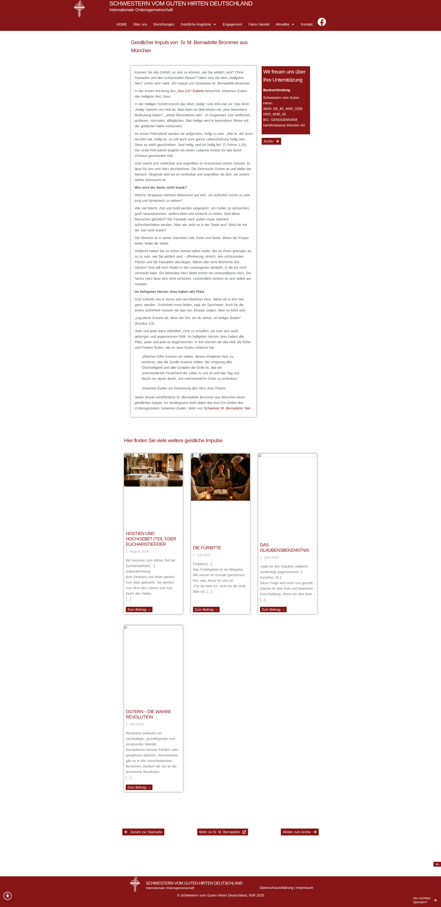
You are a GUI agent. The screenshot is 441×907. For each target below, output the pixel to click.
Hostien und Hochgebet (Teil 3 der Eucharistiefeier (151, 539)
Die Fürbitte (207, 547)
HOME (121, 24)
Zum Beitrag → (139, 609)
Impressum (304, 888)
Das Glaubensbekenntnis (284, 547)
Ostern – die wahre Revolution (148, 714)
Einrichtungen (163, 24)
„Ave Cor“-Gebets (190, 91)
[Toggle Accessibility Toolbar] (7, 896)
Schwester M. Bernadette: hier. (227, 408)
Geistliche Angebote (196, 24)
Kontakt (307, 24)
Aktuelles (282, 24)
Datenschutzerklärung (276, 888)
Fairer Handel (259, 24)
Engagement (232, 24)
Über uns (140, 24)
